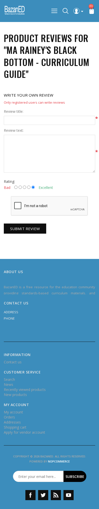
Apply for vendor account (24, 432)
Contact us (13, 362)
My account (13, 412)
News (8, 384)
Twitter (43, 495)
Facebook (30, 495)
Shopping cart (15, 427)
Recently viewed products (25, 389)
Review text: (14, 130)
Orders (9, 417)
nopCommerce (59, 461)
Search (9, 379)
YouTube (68, 495)
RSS (56, 495)
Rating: (9, 181)
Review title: (13, 111)
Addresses (12, 422)
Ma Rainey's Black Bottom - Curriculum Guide (46, 61)
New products (15, 394)
